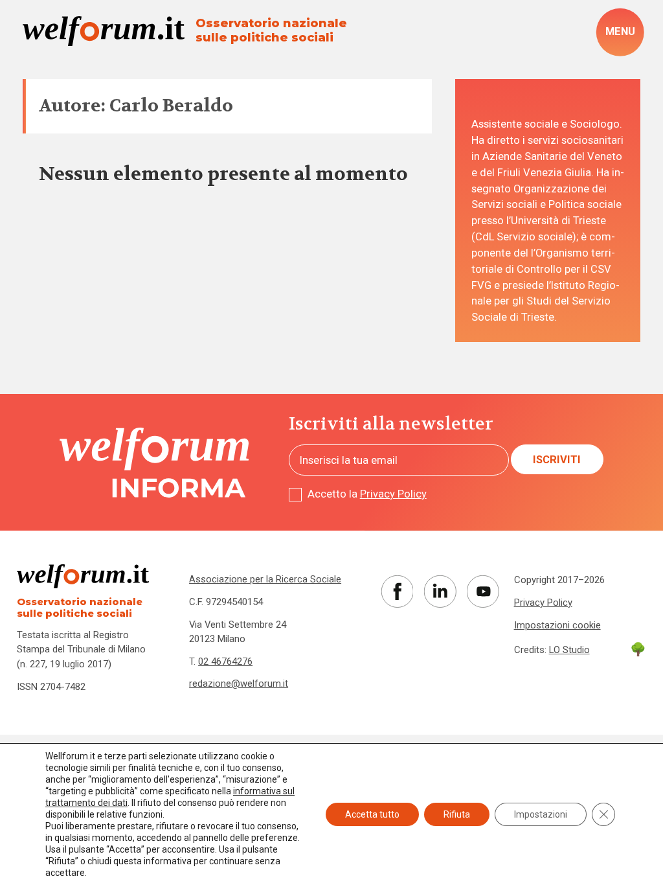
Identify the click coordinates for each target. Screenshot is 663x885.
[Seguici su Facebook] (397, 591)
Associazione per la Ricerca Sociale (265, 579)
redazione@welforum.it (238, 683)
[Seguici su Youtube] (483, 591)
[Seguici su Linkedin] (440, 591)
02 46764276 (225, 661)
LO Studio (569, 650)
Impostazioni (540, 814)
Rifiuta (457, 814)
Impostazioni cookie (557, 625)
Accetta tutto (372, 814)
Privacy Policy (393, 494)
